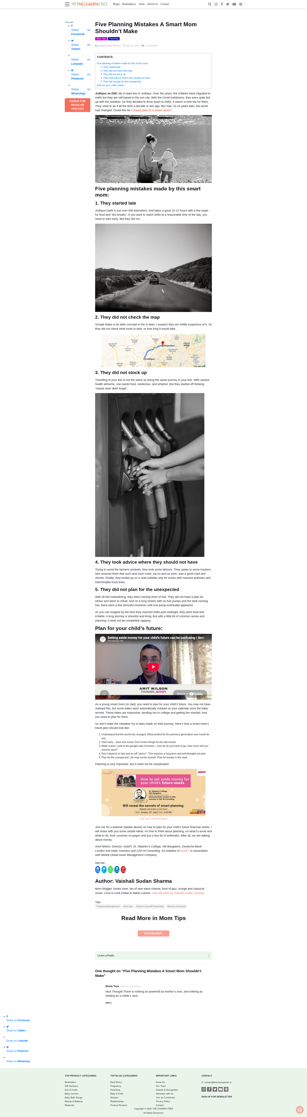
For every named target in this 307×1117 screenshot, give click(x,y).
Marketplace (129, 4)
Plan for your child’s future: (111, 85)
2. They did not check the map (116, 70)
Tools (142, 4)
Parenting (113, 38)
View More (153, 1109)
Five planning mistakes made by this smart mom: (122, 63)
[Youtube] (234, 4)
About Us (152, 4)
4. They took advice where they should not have (125, 77)
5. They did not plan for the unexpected (121, 81)
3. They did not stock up (113, 74)
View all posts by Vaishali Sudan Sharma (178, 893)
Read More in (153, 918)
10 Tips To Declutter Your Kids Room (121, 983)
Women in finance (176, 906)
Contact (164, 4)
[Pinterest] (240, 4)
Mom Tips (101, 38)
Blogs (116, 4)
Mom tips (128, 906)
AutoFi (184, 850)
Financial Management (108, 906)
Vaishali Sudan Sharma (109, 45)
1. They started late (111, 67)
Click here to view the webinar (153, 819)
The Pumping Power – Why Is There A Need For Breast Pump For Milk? (146, 1042)
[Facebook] (222, 4)
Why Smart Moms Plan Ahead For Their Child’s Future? (134, 1100)
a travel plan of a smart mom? (151, 110)
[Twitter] (227, 4)
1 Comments (151, 45)
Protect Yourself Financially (150, 906)
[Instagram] (216, 4)
